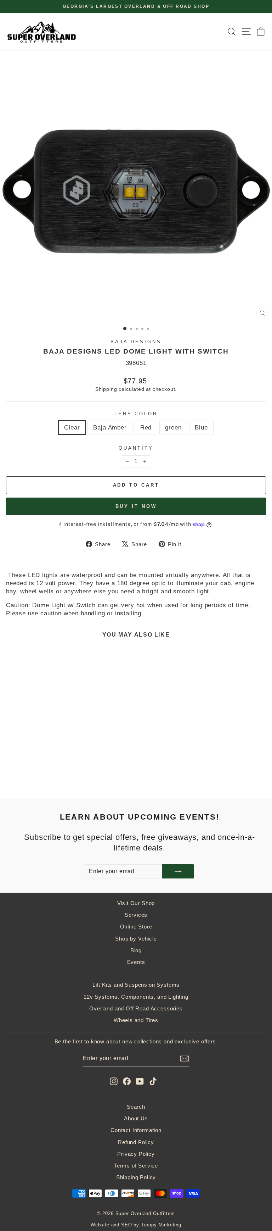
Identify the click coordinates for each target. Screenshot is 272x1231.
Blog (136, 950)
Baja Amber (109, 427)
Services (136, 915)
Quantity (136, 448)
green (173, 427)
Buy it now (136, 506)
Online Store (136, 927)
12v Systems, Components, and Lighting (136, 997)
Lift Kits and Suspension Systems (136, 985)
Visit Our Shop (136, 903)
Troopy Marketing (161, 1224)
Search (136, 1107)
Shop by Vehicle (136, 939)
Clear (72, 427)
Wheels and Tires (136, 1020)
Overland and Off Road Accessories (135, 1008)
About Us (136, 1118)
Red (146, 427)
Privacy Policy (136, 1154)
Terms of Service (136, 1166)
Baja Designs (136, 341)
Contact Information (136, 1130)
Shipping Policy (136, 1177)
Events (136, 962)
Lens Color (136, 413)
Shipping (106, 389)
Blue (201, 427)
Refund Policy (136, 1142)
